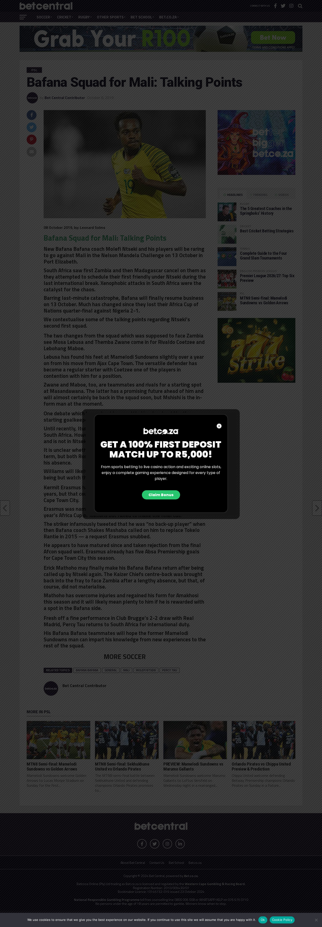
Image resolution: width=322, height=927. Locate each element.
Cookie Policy (282, 920)
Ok (263, 920)
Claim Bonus (161, 494)
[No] (316, 920)
